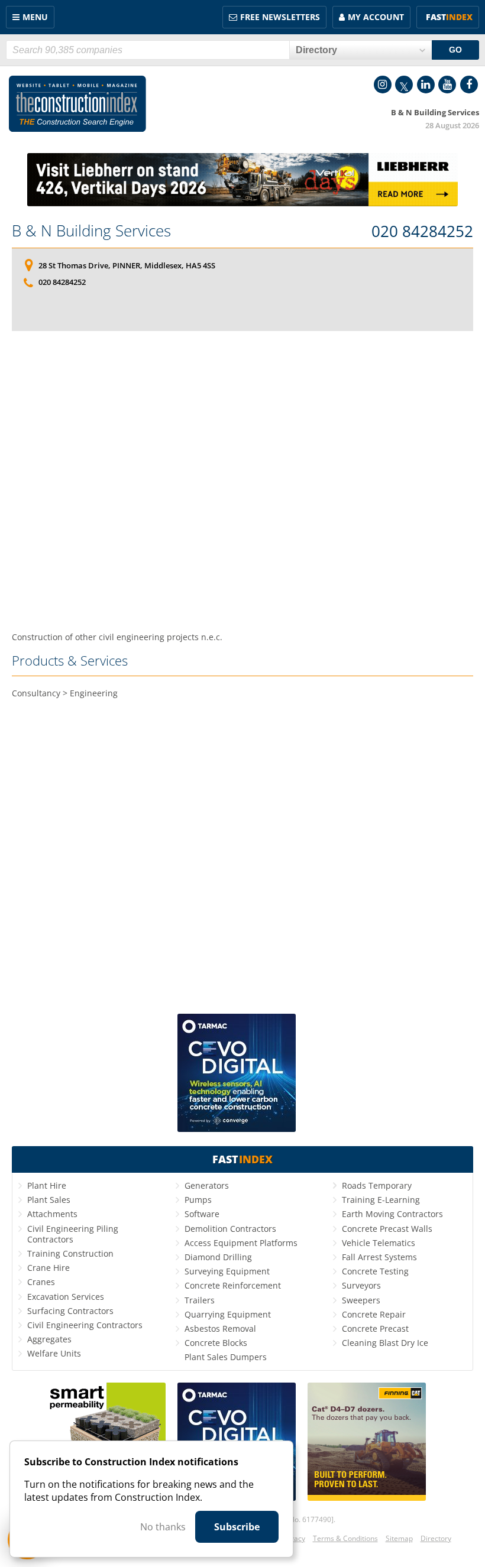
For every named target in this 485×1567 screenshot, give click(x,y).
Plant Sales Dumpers (226, 1356)
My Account (376, 16)
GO (455, 49)
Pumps (198, 1199)
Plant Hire (46, 1185)
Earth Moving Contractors (392, 1213)
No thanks (163, 1526)
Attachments (52, 1213)
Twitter (404, 84)
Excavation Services (65, 1296)
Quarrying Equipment (228, 1314)
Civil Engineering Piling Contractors (72, 1234)
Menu (35, 16)
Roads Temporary (377, 1185)
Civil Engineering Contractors (85, 1325)
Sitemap (399, 1538)
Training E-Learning (381, 1199)
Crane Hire (48, 1267)
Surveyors (361, 1285)
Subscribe (237, 1526)
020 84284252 (422, 232)
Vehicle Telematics (378, 1242)
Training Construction (70, 1253)
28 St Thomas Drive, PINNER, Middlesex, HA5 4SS (126, 265)
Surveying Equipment (227, 1271)
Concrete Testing (375, 1271)
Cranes (41, 1281)
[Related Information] (242, 202)
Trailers (200, 1300)
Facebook (469, 84)
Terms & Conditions (345, 1538)
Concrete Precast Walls (387, 1228)
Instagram (383, 84)
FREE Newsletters (280, 16)
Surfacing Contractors (70, 1310)
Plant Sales (48, 1199)
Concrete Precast (375, 1328)
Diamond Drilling (218, 1257)
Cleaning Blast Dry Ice (385, 1342)
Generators (207, 1185)
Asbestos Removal (220, 1328)
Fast (449, 16)
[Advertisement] (242, 481)
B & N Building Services (91, 230)
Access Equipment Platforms (241, 1242)
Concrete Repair (374, 1314)
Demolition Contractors (230, 1228)
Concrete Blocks (216, 1342)
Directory (436, 1538)
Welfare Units (54, 1353)
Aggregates (49, 1339)
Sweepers (361, 1300)
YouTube (447, 84)
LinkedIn (426, 84)
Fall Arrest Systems (379, 1257)
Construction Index (77, 104)
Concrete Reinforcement (233, 1285)
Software (202, 1213)
